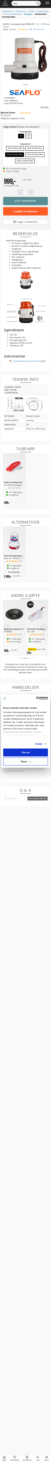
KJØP (25, 201)
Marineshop (7, 11)
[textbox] (15, 798)
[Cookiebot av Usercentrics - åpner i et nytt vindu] (36, 698)
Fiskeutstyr (21, 11)
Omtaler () (40, 29)
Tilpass (24, 761)
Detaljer (39, 744)
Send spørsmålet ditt (37, 798)
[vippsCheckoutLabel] (25, 211)
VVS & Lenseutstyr (12, 14)
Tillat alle (25, 752)
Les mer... (45, 107)
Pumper (28, 14)
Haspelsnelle (43, 11)
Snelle (31, 11)
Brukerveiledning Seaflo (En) (26, 361)
